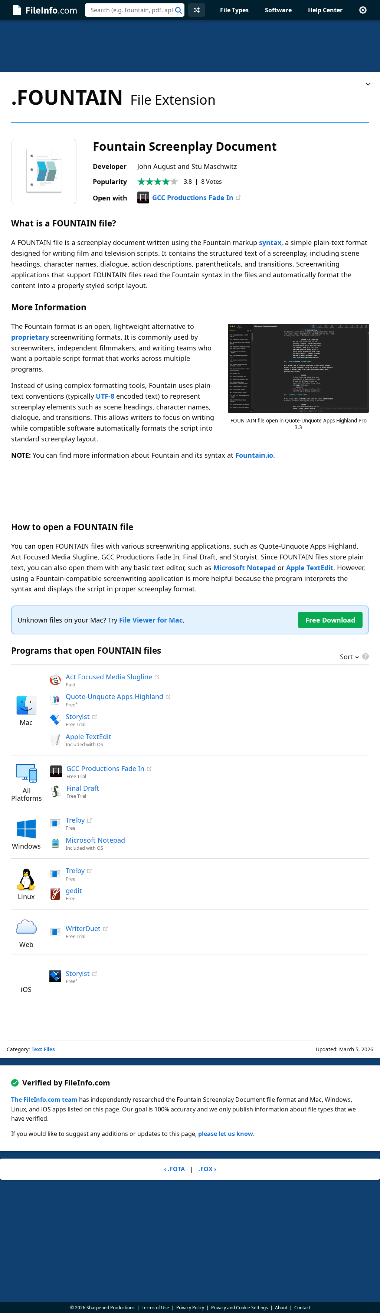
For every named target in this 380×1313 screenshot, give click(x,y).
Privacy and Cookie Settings (239, 1307)
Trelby (75, 820)
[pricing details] (365, 656)
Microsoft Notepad (244, 567)
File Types (234, 10)
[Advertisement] (190, 46)
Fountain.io (254, 455)
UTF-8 (105, 396)
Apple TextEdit (309, 567)
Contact (302, 1307)
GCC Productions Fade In (192, 197)
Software (278, 10)
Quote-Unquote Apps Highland (114, 696)
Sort (346, 657)
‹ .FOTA (174, 1169)
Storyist (78, 716)
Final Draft (82, 788)
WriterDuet (83, 928)
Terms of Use (155, 1307)
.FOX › (207, 1169)
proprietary (30, 337)
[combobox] (134, 10)
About (281, 1307)
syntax (270, 242)
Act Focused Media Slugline (109, 676)
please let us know (225, 1134)
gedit (74, 890)
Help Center (325, 10)
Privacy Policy (190, 1307)
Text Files (43, 1049)
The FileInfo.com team (44, 1099)
